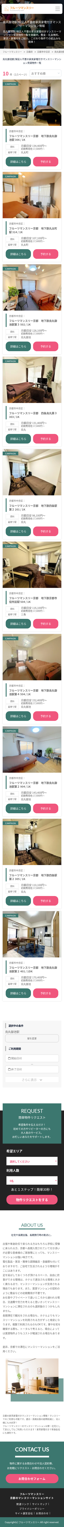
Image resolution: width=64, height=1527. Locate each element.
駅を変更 (32, 1038)
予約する (45, 161)
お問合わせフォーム (31, 1478)
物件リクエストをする (32, 1199)
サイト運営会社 (24, 1513)
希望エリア (14, 1151)
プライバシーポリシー (32, 1508)
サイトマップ (39, 1504)
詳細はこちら (18, 161)
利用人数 (12, 1170)
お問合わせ (42, 1513)
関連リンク (22, 1504)
